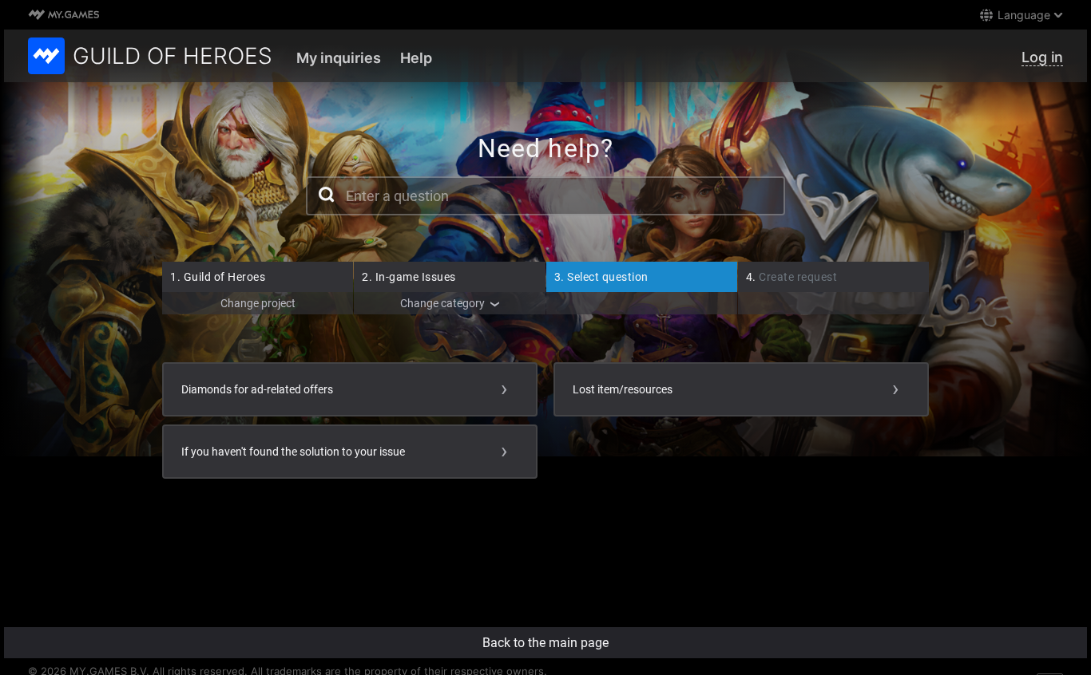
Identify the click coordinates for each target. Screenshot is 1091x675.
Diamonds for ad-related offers (257, 389)
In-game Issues (409, 276)
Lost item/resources (622, 389)
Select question (601, 276)
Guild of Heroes (217, 276)
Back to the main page (545, 642)
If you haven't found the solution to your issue (293, 451)
